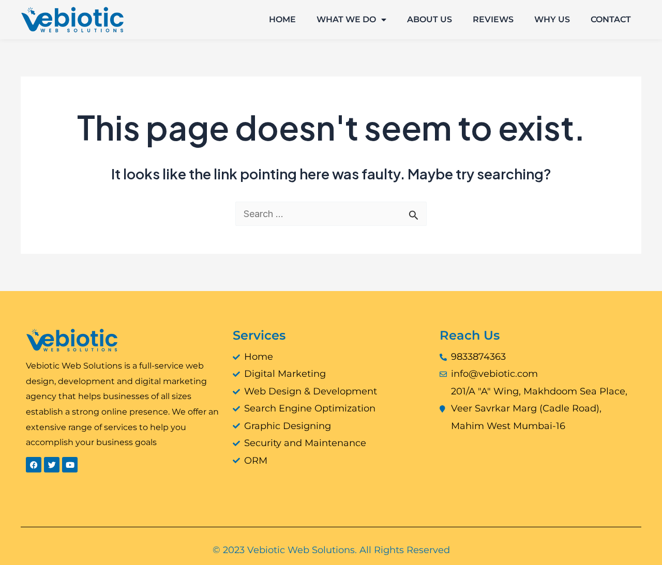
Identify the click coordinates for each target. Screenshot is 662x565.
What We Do (346, 19)
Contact (611, 19)
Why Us (552, 19)
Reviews (493, 19)
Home (282, 19)
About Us (429, 19)
